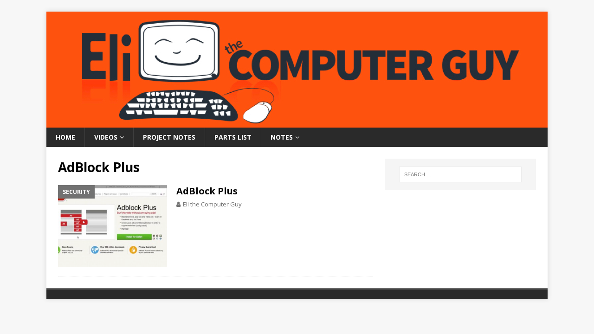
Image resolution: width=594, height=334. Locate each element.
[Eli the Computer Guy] (297, 122)
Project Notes (169, 137)
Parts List (233, 137)
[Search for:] (460, 174)
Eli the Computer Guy (212, 204)
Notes (282, 137)
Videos (105, 137)
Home (65, 137)
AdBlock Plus (207, 191)
